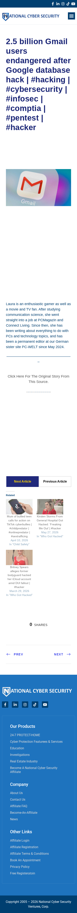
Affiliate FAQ (18, 806)
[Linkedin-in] (58, 4)
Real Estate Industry (24, 761)
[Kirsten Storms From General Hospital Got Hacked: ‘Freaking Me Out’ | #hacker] (50, 506)
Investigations (20, 755)
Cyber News (20, 145)
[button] (71, 15)
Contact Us (17, 799)
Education (17, 748)
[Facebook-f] (52, 4)
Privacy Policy (20, 867)
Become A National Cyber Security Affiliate (33, 770)
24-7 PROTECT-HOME (25, 735)
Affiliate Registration (24, 847)
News (14, 819)
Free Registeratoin (22, 873)
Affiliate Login (19, 840)
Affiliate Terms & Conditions (29, 854)
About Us (16, 793)
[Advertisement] (38, 253)
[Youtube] (73, 4)
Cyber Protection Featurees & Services (36, 742)
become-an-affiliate (23, 813)
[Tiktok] (68, 4)
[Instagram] (63, 4)
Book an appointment (25, 860)
